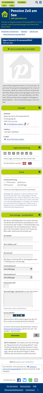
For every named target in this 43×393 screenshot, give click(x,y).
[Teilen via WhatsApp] (31, 380)
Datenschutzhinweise (12, 329)
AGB (34, 386)
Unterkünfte (7, 2)
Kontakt (29, 108)
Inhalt (21, 2)
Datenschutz (25, 386)
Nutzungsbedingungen (14, 390)
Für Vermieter (12, 386)
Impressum (30, 390)
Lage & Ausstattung (26, 148)
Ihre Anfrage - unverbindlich (25, 215)
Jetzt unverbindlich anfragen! (22, 49)
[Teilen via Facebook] (19, 380)
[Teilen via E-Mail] (37, 380)
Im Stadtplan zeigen (15, 124)
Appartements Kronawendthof (20, 367)
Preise (29, 172)
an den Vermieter (21, 291)
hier (6, 351)
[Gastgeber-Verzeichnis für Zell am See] (5, 14)
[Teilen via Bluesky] (25, 380)
